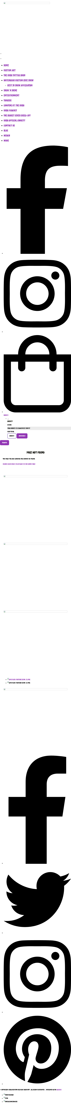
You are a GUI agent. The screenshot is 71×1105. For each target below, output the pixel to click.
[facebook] (37, 253)
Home (6, 65)
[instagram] (37, 332)
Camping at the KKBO (14, 105)
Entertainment (11, 95)
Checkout (22, 436)
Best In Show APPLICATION (19, 85)
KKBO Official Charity (14, 120)
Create (59, 1090)
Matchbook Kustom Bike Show (18, 80)
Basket (11, 436)
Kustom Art (10, 70)
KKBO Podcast (10, 110)
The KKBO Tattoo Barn (14, 75)
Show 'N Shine (10, 90)
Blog (6, 130)
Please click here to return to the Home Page (19, 464)
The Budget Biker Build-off (17, 115)
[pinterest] (37, 1083)
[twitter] (37, 932)
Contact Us (9, 125)
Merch (7, 135)
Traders (7, 100)
